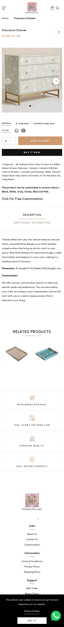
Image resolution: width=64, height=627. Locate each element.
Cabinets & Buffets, (48, 167)
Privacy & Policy (32, 610)
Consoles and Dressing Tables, (36, 171)
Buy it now (32, 152)
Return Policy (32, 593)
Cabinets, (34, 167)
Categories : (8, 164)
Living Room (8, 179)
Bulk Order (32, 588)
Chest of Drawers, (11, 171)
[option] (32, 81)
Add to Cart (40, 140)
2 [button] (33, 106)
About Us (32, 533)
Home (5, 18)
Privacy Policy (32, 566)
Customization (32, 544)
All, (17, 164)
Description (32, 215)
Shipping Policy (32, 571)
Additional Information (32, 223)
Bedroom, (23, 167)
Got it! (32, 620)
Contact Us (32, 539)
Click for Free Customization (22, 198)
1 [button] (30, 106)
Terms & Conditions (32, 561)
